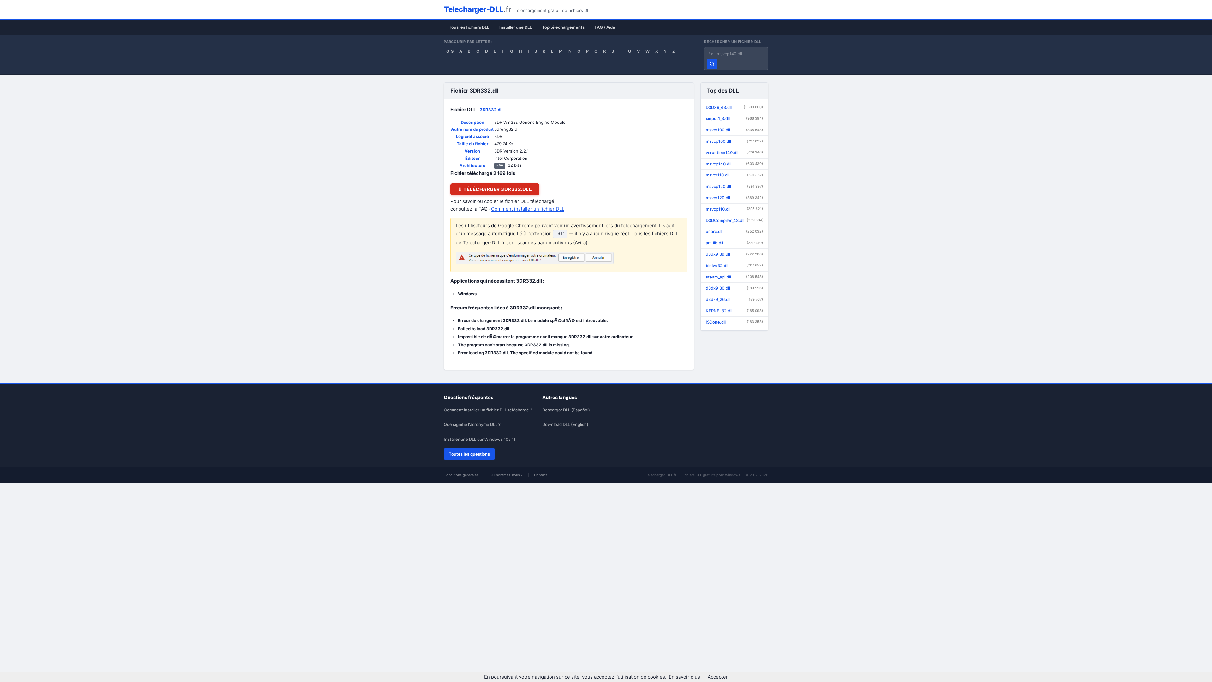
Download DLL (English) (565, 424)
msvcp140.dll (734, 163)
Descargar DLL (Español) (566, 409)
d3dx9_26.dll (734, 299)
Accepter (718, 677)
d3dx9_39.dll (734, 254)
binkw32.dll (734, 265)
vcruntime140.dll (734, 152)
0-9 (450, 51)
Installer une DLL (515, 27)
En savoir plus (684, 677)
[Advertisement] (803, 142)
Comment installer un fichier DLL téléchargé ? (488, 409)
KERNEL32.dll (734, 310)
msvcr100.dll (734, 129)
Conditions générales (461, 475)
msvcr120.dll (734, 197)
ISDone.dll (734, 322)
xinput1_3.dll (734, 118)
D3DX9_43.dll (734, 107)
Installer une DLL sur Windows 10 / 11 (479, 439)
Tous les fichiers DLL (469, 27)
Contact (540, 475)
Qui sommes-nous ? (506, 475)
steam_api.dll (734, 276)
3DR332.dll (491, 109)
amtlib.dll (734, 242)
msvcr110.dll (734, 174)
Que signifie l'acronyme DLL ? (472, 424)
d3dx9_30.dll (734, 287)
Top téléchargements (563, 27)
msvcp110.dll (734, 209)
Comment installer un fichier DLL (527, 209)
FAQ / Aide (605, 27)
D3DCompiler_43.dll (734, 220)
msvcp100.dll (734, 141)
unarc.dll (734, 231)
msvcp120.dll (734, 186)
